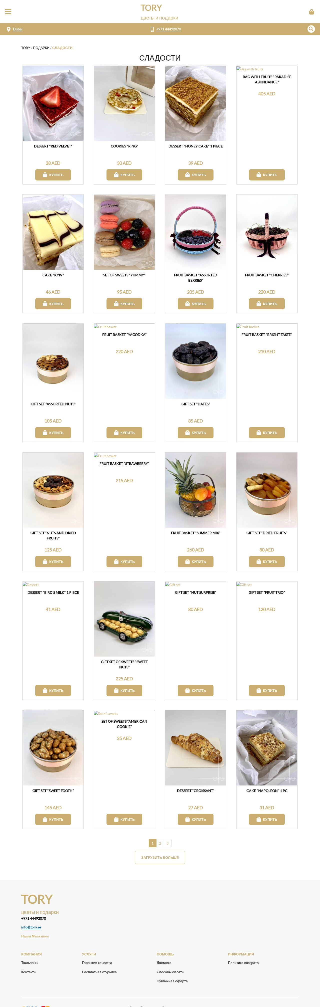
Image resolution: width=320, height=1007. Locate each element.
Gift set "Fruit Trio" (267, 592)
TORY (25, 48)
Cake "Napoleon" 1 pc (267, 790)
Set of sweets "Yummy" (124, 275)
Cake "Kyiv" (53, 275)
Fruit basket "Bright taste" (267, 334)
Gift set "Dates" (196, 404)
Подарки (41, 48)
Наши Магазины (35, 936)
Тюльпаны (29, 962)
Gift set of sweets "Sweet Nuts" (124, 664)
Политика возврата (243, 962)
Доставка (164, 962)
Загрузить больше (160, 857)
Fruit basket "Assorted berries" (195, 277)
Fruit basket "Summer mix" (195, 533)
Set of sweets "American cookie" (124, 724)
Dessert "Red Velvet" (53, 146)
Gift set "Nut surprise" (195, 592)
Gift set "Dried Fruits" (266, 533)
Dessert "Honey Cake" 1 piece (195, 146)
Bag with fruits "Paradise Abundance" (267, 79)
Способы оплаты (170, 972)
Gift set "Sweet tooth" (53, 790)
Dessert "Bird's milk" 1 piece (53, 592)
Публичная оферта (172, 981)
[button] (311, 29)
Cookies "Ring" (124, 146)
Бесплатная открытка (99, 972)
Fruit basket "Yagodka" (124, 334)
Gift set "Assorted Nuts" (53, 404)
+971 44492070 (168, 29)
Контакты (28, 972)
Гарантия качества (97, 962)
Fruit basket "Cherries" (267, 275)
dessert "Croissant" (195, 790)
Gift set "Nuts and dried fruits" (53, 535)
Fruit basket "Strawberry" (125, 463)
